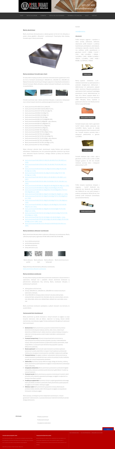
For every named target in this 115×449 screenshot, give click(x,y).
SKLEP (87, 15)
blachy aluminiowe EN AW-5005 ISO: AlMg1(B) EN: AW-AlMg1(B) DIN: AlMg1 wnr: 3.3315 (47, 185)
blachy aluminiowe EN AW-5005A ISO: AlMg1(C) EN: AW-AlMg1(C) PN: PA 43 (44, 188)
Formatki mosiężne (87, 150)
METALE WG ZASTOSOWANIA (56, 15)
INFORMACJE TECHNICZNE (75, 15)
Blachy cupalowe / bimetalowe (87, 117)
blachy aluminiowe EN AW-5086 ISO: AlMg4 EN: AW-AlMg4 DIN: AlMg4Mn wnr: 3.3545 (46, 194)
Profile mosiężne (87, 74)
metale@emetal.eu (80, 31)
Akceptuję (108, 429)
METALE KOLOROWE (32, 15)
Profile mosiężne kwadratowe (87, 211)
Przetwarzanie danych (43, 420)
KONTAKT (94, 15)
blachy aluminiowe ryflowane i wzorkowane (34, 269)
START (21, 15)
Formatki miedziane (87, 178)
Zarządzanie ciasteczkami (44, 423)
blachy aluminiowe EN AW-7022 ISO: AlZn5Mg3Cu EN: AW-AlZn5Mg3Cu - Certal (45, 217)
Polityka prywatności (42, 416)
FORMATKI (43, 15)
